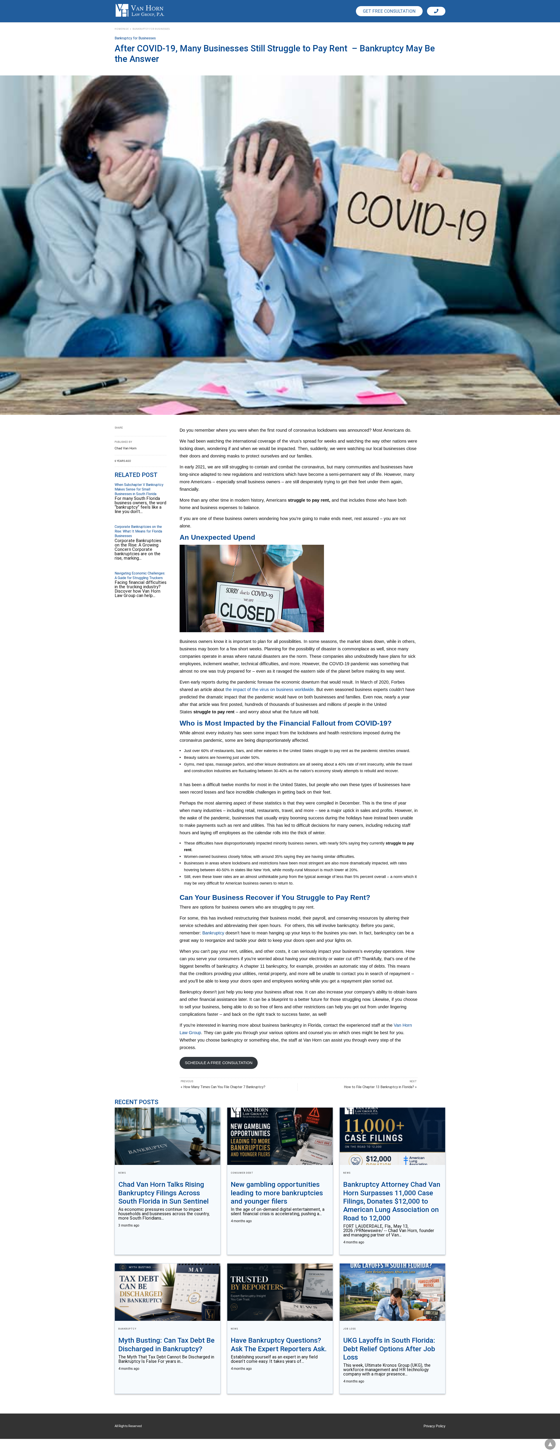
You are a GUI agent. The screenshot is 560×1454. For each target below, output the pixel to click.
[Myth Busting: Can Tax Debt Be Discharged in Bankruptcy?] (167, 1292)
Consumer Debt (242, 1173)
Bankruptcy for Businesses (151, 29)
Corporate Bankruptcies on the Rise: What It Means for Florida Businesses (138, 531)
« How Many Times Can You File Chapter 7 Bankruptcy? (223, 1087)
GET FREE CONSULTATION (389, 11)
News (122, 1173)
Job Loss (349, 1329)
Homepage (122, 29)
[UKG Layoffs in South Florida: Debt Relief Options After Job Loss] (392, 1292)
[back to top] (550, 1444)
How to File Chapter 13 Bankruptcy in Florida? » (380, 1087)
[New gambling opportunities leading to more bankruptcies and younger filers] (280, 1136)
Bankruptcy (213, 932)
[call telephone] (436, 11)
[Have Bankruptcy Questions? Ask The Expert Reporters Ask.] (280, 1292)
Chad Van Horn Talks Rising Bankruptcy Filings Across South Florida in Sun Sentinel (163, 1192)
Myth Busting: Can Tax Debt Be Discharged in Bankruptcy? (166, 1344)
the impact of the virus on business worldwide (270, 689)
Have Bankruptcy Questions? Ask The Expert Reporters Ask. (279, 1344)
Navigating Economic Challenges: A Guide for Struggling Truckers (140, 575)
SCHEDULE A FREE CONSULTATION (218, 1063)
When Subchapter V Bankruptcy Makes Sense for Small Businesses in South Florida (139, 489)
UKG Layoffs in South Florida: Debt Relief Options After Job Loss (389, 1348)
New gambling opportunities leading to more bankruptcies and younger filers (277, 1192)
